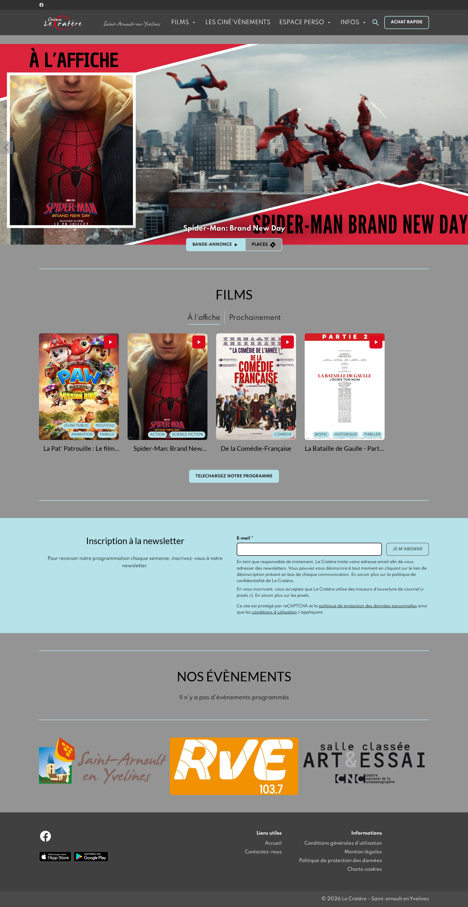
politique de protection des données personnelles (368, 606)
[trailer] (110, 342)
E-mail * (245, 538)
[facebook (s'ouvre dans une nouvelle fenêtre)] (41, 4)
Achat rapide (406, 22)
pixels (303, 595)
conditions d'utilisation (274, 612)
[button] (234, 144)
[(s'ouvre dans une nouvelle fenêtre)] (103, 761)
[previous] (6, 147)
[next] (461, 147)
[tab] (204, 318)
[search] (375, 22)
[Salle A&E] (364, 762)
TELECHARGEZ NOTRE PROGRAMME (234, 476)
